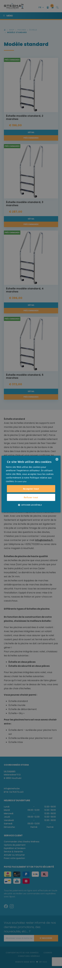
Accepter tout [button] (31, 488)
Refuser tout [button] (31, 497)
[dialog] (31, 484)
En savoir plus (21, 481)
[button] (31, 505)
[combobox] (56, 459)
